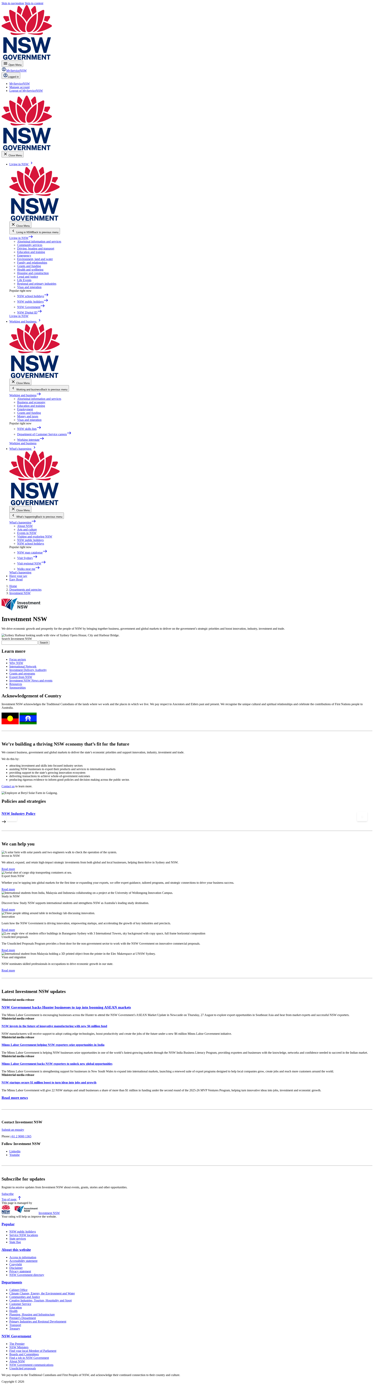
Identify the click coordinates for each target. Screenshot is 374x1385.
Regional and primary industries (36, 283)
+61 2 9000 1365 (20, 1136)
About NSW (25, 526)
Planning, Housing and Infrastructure (32, 1314)
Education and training (31, 252)
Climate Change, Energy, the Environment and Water (42, 1293)
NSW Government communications (31, 1364)
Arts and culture (27, 529)
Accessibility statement (23, 1260)
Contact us (8, 786)
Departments (12, 1282)
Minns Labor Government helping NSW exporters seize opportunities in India (53, 1044)
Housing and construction (33, 273)
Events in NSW (26, 533)
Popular (8, 1224)
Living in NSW (21, 238)
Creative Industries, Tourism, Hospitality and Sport (40, 1300)
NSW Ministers (18, 1347)
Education (15, 1307)
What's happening (22, 522)
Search (44, 642)
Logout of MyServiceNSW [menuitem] (26, 90)
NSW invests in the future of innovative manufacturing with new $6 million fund (54, 1026)
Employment (25, 409)
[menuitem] (19, 83)
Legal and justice (27, 276)
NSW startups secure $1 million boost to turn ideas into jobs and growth (49, 1082)
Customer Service (20, 1304)
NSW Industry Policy (19, 814)
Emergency (24, 255)
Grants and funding (29, 266)
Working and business (25, 395)
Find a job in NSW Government (29, 1357)
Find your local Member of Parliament (32, 1350)
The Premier (17, 1343)
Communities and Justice (24, 1297)
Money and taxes (27, 416)
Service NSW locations (23, 1235)
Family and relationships (32, 262)
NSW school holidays (30, 543)
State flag (15, 1242)
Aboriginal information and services (39, 241)
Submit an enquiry (13, 1129)
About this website (16, 1250)
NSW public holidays (30, 540)
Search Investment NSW (17, 638)
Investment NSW (49, 1213)
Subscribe (8, 1194)
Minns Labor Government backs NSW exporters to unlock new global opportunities (57, 1063)
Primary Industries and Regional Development (37, 1321)
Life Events (24, 280)
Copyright (15, 1264)
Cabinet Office (18, 1290)
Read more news (15, 1098)
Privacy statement (20, 1271)
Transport (15, 1325)
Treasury (14, 1328)
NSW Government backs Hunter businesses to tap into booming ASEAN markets (66, 1007)
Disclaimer (16, 1267)
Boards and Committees (24, 1354)
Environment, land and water (35, 259)
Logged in (13, 76)
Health (13, 1311)
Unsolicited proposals (22, 1368)
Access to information (22, 1257)
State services (17, 1238)
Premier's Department (22, 1318)
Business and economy (31, 402)
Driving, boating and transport (35, 248)
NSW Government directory (26, 1275)
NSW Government (16, 1336)
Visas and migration (29, 287)
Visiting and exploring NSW (34, 536)
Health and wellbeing (30, 269)
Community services (29, 245)
